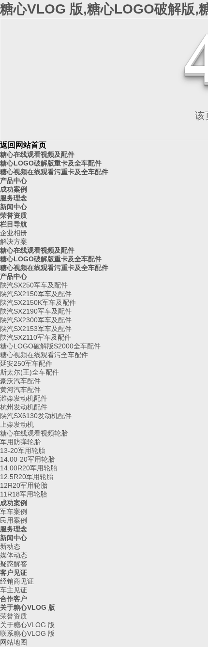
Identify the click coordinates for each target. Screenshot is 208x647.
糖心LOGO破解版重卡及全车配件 (51, 163)
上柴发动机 (17, 424)
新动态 (10, 546)
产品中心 (13, 180)
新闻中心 (13, 207)
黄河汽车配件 (20, 389)
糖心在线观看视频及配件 (37, 154)
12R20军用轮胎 (23, 485)
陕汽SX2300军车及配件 (36, 320)
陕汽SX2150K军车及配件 (38, 302)
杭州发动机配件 (23, 407)
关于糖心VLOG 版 (27, 607)
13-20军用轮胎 (22, 450)
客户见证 (13, 572)
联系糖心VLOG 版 (27, 633)
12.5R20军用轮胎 (26, 477)
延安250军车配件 (26, 363)
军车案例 (13, 511)
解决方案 (13, 241)
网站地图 (13, 642)
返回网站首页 (23, 145)
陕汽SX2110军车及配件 (35, 337)
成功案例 (13, 189)
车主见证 (13, 590)
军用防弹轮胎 (20, 442)
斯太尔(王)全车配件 (29, 372)
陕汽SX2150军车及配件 (36, 294)
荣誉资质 (13, 215)
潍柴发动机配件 (23, 398)
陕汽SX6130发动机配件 (36, 416)
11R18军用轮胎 (23, 494)
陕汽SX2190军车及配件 (36, 311)
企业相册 (13, 233)
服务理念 (13, 198)
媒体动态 (13, 555)
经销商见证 (17, 581)
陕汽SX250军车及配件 (34, 285)
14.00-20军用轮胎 (27, 459)
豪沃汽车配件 (20, 381)
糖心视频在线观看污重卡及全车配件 (54, 172)
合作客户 (13, 598)
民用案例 (13, 520)
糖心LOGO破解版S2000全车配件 (50, 346)
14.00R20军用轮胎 (28, 468)
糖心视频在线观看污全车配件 (44, 355)
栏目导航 (13, 224)
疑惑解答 (13, 564)
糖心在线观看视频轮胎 (34, 433)
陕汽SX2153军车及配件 (36, 328)
